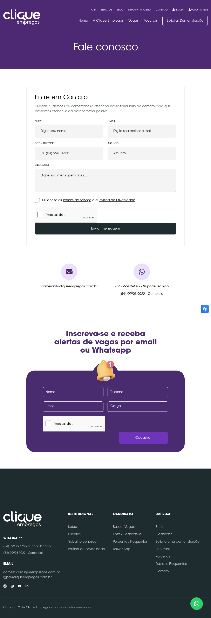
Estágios (106, 10)
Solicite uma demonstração (177, 541)
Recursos (150, 20)
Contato (162, 10)
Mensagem (42, 165)
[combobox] (138, 406)
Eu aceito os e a (88, 200)
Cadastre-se (200, 10)
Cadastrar (164, 534)
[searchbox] (138, 406)
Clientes (74, 534)
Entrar (160, 527)
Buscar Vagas (124, 527)
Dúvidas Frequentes (171, 564)
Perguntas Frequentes (130, 541)
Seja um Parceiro (139, 10)
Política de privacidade (86, 549)
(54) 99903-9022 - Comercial (142, 294)
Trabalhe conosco (82, 541)
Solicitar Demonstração (185, 20)
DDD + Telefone (44, 143)
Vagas (133, 20)
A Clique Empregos (108, 20)
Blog (120, 10)
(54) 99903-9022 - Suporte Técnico (142, 286)
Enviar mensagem (105, 228)
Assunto (113, 143)
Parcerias (163, 556)
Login (180, 10)
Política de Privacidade (117, 200)
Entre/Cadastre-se (127, 534)
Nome (38, 121)
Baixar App (121, 549)
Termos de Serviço (77, 200)
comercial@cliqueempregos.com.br (69, 286)
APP (93, 10)
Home (83, 20)
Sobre (72, 527)
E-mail (111, 121)
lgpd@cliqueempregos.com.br (27, 577)
